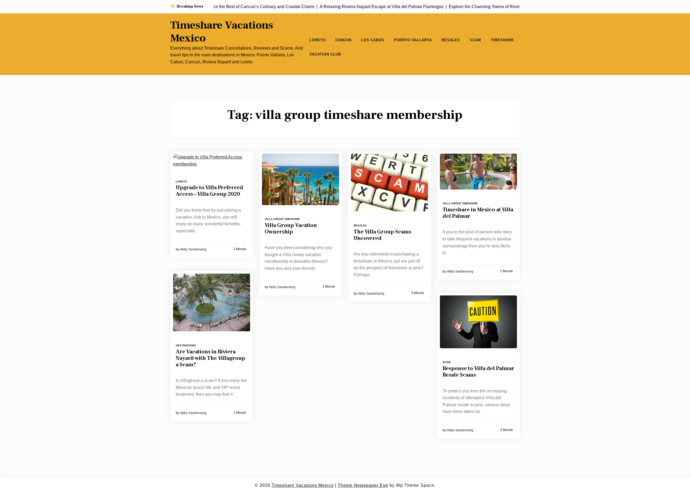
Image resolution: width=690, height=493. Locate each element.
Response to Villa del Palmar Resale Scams (478, 371)
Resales (450, 40)
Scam (475, 40)
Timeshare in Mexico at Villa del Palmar (478, 212)
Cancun (343, 40)
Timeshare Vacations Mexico (221, 32)
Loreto (317, 40)
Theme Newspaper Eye (363, 485)
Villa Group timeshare (282, 219)
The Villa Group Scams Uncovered (382, 235)
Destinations (186, 345)
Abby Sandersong (193, 249)
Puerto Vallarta (413, 40)
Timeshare (502, 40)
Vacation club (325, 54)
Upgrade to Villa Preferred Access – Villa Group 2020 (209, 190)
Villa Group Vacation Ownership (291, 228)
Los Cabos (372, 40)
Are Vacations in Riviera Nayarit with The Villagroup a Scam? (210, 358)
